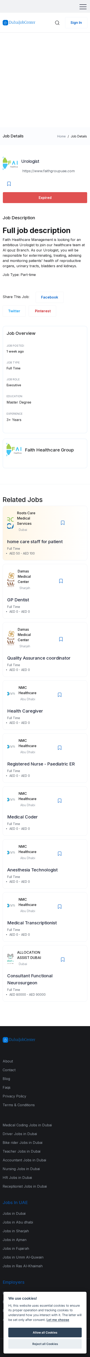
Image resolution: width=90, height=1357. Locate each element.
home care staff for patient (35, 541)
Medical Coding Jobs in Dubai (27, 1125)
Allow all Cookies (45, 1332)
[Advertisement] (45, 80)
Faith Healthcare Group (49, 450)
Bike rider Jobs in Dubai (22, 1142)
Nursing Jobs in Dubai (21, 1169)
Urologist (30, 161)
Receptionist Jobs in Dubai (25, 1186)
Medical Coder (22, 817)
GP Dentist (18, 599)
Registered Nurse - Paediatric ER (41, 764)
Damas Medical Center (24, 576)
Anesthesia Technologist (32, 869)
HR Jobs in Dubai (17, 1177)
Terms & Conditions (19, 1105)
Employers (13, 1282)
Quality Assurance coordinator (39, 658)
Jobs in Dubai (14, 1213)
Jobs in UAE (15, 1202)
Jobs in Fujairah (16, 1248)
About (8, 1061)
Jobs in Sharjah (16, 1231)
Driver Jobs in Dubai (20, 1134)
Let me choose (58, 1320)
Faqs (6, 1087)
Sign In (76, 22)
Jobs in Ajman (14, 1240)
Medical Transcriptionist (32, 922)
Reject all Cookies (45, 1344)
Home (61, 136)
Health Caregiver (25, 711)
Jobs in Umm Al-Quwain (23, 1257)
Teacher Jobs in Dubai (21, 1151)
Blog (6, 1078)
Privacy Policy (14, 1096)
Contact (9, 1070)
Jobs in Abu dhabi (18, 1222)
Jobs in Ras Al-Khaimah (23, 1266)
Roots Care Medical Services (26, 518)
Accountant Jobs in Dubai (24, 1160)
